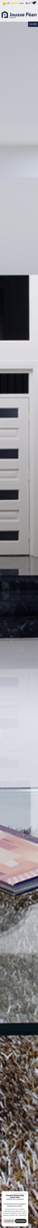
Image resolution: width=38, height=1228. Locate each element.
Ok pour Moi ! (21, 1221)
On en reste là (19, 1194)
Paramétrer (9, 1221)
